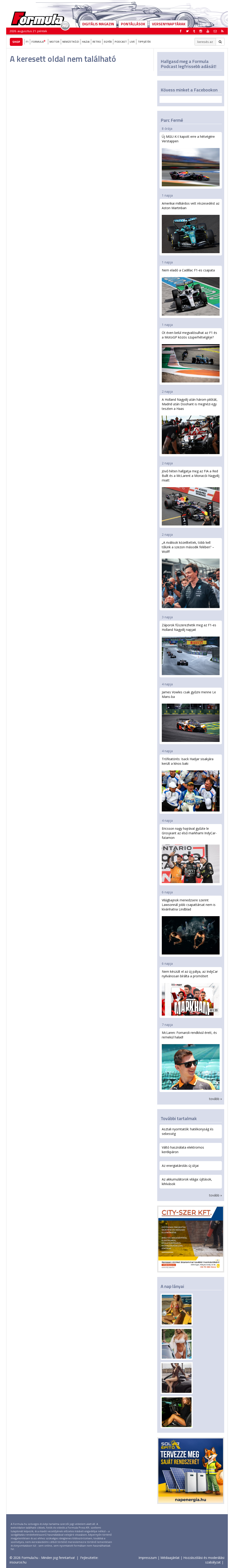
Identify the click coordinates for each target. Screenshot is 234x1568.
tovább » (215, 1099)
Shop (16, 41)
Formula (38, 41)
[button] (222, 31)
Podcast (121, 41)
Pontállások (133, 24)
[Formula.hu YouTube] (208, 31)
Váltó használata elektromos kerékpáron (183, 1149)
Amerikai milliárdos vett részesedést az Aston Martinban (190, 205)
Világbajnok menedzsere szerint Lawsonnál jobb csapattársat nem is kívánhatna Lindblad (188, 904)
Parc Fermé (172, 120)
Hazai (86, 41)
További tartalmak (179, 1118)
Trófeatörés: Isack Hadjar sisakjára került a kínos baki (187, 761)
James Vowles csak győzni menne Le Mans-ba (189, 694)
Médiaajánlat (170, 1557)
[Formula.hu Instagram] (200, 31)
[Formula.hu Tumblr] (194, 31)
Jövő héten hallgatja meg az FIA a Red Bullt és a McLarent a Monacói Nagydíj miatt (190, 475)
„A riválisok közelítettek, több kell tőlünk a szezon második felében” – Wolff (188, 547)
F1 (27, 41)
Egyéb (108, 41)
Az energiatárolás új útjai (180, 1165)
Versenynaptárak (168, 24)
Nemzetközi (70, 41)
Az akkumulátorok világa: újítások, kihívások (187, 1181)
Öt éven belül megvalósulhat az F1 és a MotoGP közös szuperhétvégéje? (189, 334)
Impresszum (147, 1557)
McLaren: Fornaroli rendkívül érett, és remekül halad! (189, 1034)
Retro (97, 41)
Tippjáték (144, 41)
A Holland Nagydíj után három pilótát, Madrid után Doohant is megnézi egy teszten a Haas (190, 404)
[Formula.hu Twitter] (187, 31)
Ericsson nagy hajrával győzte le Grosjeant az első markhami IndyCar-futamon (189, 833)
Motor (54, 41)
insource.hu (18, 1562)
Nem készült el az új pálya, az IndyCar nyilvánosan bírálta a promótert (190, 973)
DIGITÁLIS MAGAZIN (98, 24)
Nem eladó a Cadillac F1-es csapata (188, 270)
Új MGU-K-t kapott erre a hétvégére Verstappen (188, 138)
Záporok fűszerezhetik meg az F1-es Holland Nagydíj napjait (189, 627)
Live (132, 41)
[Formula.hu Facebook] (180, 31)
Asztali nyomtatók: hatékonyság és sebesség (187, 1131)
